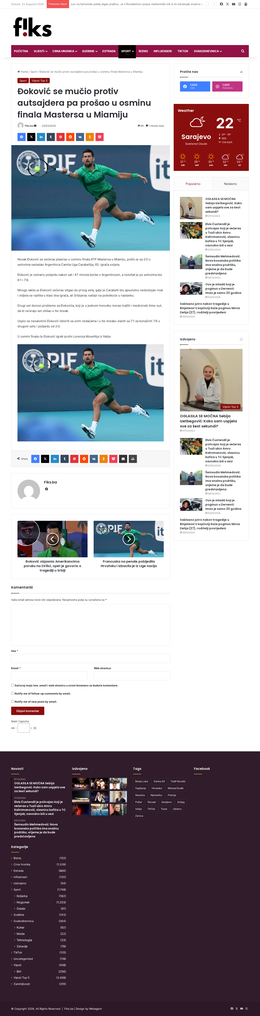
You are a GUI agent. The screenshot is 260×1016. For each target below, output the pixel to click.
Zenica (139, 815)
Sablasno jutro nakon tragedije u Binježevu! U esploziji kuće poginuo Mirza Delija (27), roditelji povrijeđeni (210, 308)
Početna (21, 51)
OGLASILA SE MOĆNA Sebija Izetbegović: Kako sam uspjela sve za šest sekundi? (223, 205)
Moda (21, 933)
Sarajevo (166, 802)
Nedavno (230, 184)
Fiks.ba (29, 125)
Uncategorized (23, 958)
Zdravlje (22, 946)
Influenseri (163, 51)
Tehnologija (24, 940)
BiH (19, 971)
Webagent (95, 1008)
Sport (126, 51)
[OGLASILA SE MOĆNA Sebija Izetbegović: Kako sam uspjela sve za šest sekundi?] (191, 208)
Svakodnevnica (206, 51)
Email (16, 668)
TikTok (183, 51)
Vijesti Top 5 (40, 80)
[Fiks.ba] (32, 27)
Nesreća (140, 795)
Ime (14, 651)
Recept (152, 802)
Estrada (109, 51)
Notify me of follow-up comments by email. (43, 693)
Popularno (193, 184)
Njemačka (156, 795)
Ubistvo (177, 808)
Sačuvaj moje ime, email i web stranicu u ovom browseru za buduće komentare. (66, 685)
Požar (138, 802)
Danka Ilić (159, 781)
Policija (172, 795)
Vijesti (39, 51)
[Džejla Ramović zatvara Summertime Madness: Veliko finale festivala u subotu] (99, 796)
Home (24, 71)
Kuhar (20, 927)
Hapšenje (140, 788)
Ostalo (21, 908)
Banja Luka (141, 781)
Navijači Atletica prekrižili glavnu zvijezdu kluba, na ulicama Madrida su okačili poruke (124, 4)
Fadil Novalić (178, 781)
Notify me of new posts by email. (36, 701)
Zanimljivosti (22, 984)
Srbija (138, 808)
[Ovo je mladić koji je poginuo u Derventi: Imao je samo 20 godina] (191, 288)
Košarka (22, 896)
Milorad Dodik (176, 788)
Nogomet (23, 902)
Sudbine (88, 51)
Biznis (143, 51)
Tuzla (164, 808)
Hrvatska (157, 788)
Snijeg (180, 802)
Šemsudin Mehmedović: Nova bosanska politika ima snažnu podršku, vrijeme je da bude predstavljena (223, 264)
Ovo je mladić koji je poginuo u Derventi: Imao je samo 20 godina (223, 288)
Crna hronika (63, 51)
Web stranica (102, 668)
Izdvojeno (20, 883)
